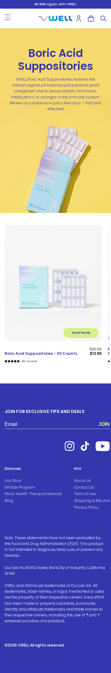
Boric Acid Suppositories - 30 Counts (41, 353)
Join (104, 424)
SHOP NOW (81, 332)
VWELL (23, 645)
